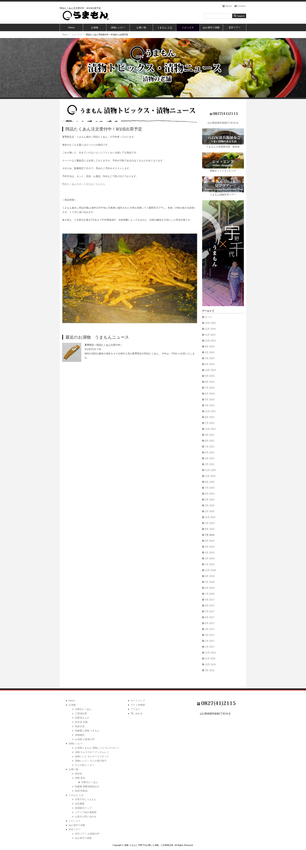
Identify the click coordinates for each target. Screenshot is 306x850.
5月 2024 (209, 352)
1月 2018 (209, 593)
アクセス (135, 709)
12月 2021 (210, 429)
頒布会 (78, 773)
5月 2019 (209, 546)
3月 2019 (209, 558)
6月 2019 (209, 540)
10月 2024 (210, 340)
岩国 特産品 (81, 790)
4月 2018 (209, 582)
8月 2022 (209, 417)
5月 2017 (209, 623)
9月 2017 (209, 599)
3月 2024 (209, 364)
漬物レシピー (118, 27)
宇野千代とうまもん (85, 799)
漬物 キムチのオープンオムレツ (92, 752)
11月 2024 (210, 334)
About (229, 6)
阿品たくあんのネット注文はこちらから (83, 184)
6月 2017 (209, 617)
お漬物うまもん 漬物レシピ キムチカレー (97, 747)
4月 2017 (209, 629)
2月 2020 (209, 511)
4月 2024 (209, 358)
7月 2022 (209, 423)
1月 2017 (209, 646)
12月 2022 (210, 411)
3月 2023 (209, 405)
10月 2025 (210, 323)
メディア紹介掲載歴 (85, 812)
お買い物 (141, 27)
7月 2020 (209, 487)
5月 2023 (209, 399)
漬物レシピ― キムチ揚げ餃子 (91, 760)
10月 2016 (210, 664)
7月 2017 (209, 611)
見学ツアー (234, 27)
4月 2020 (209, 499)
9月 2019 (209, 523)
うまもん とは (164, 27)
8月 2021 (209, 440)
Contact (241, 6)
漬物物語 (79, 735)
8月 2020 (209, 482)
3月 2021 (209, 458)
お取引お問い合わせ (85, 816)
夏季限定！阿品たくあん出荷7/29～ (103, 345)
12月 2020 (210, 470)
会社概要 (79, 803)
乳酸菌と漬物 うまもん (87, 730)
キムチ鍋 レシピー (85, 765)
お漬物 (94, 27)
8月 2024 (209, 346)
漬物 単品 (80, 777)
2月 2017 (209, 640)
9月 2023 (209, 376)
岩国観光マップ (83, 808)
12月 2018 (210, 570)
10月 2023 (210, 370)
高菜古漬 (79, 726)
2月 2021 (209, 464)
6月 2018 (209, 576)
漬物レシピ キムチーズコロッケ (92, 756)
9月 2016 (209, 670)
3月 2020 (209, 505)
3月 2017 (209, 635)
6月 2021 (209, 452)
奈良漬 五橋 (81, 722)
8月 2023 (209, 381)
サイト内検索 (138, 704)
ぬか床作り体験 (211, 27)
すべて (208, 317)
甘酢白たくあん (83, 709)
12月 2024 (210, 328)
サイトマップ (138, 700)
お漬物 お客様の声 (85, 739)
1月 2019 (209, 564)
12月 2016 (210, 652)
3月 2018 (209, 588)
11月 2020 (210, 476)
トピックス (188, 27)
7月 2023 (209, 387)
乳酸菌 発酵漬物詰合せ (87, 786)
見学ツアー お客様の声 (87, 833)
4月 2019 (209, 552)
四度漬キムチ (82, 717)
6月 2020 (209, 493)
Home (71, 27)
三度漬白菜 (81, 713)
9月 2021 (209, 434)
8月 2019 (209, 529)
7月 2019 (209, 535)
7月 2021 (209, 446)
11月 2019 (210, 517)
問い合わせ (137, 713)
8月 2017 (209, 605)
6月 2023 (209, 393)
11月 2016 (210, 658)
